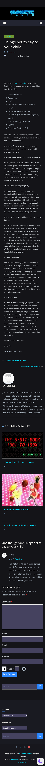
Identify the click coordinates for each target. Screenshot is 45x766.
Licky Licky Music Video (16, 509)
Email (4, 645)
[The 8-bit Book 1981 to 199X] (22, 433)
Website (5, 656)
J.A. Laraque (12, 52)
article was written (21, 83)
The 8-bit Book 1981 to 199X (19, 462)
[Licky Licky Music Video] (22, 476)
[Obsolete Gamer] (4, 23)
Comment (7, 601)
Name (4, 633)
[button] (40, 761)
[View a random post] (40, 23)
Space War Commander (30, 366)
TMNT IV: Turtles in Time (15, 360)
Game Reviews (9, 36)
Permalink (18, 559)
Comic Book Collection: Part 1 (20, 525)
